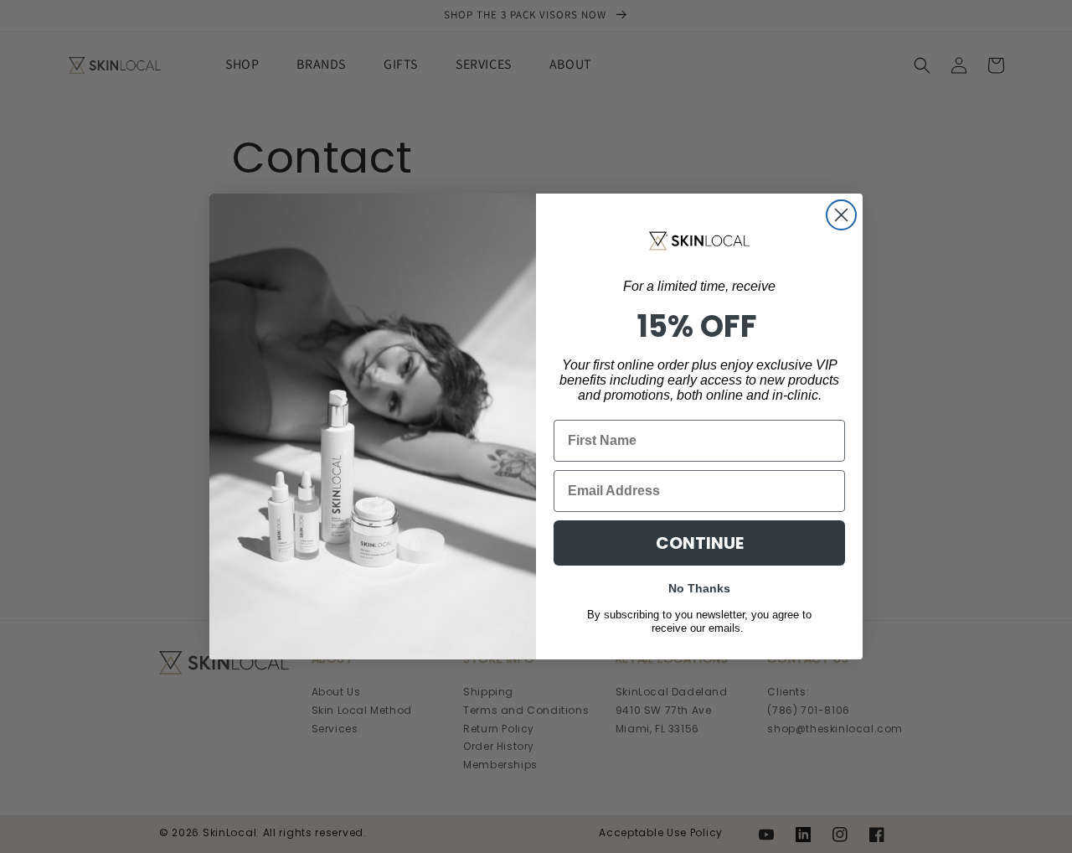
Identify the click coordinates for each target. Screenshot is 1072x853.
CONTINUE (700, 543)
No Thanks (699, 586)
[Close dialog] (841, 215)
